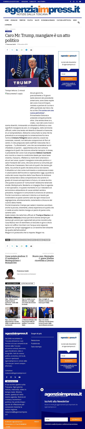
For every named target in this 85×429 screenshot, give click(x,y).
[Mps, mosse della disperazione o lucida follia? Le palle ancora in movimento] (12, 312)
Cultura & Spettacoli (64, 20)
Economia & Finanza (48, 20)
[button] (78, 22)
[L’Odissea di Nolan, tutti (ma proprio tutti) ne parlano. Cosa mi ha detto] (29, 312)
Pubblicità (33, 1)
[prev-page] (50, 283)
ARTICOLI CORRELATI (12, 283)
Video (75, 20)
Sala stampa (41, 1)
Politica (30, 20)
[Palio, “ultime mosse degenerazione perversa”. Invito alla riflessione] (12, 291)
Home (6, 20)
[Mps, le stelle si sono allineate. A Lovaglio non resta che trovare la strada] (29, 291)
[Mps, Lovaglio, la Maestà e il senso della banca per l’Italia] (46, 291)
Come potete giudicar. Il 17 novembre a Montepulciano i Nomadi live (16, 259)
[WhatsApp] (21, 50)
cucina (25, 240)
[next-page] (53, 283)
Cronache (14, 20)
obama (40, 240)
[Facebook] (70, 1)
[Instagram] (73, 1)
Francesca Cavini (11, 44)
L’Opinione (8, 25)
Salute (37, 20)
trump (47, 240)
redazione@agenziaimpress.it (15, 373)
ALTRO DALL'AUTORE (27, 283)
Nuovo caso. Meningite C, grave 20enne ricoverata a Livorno (43, 258)
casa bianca (16, 240)
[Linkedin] (17, 50)
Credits (8, 426)
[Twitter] (77, 1)
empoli (33, 240)
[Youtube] (80, 1)
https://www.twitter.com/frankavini (26, 274)
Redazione (25, 1)
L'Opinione (8, 31)
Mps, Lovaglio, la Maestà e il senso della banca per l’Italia (46, 300)
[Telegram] (26, 50)
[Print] (31, 50)
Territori (22, 20)
